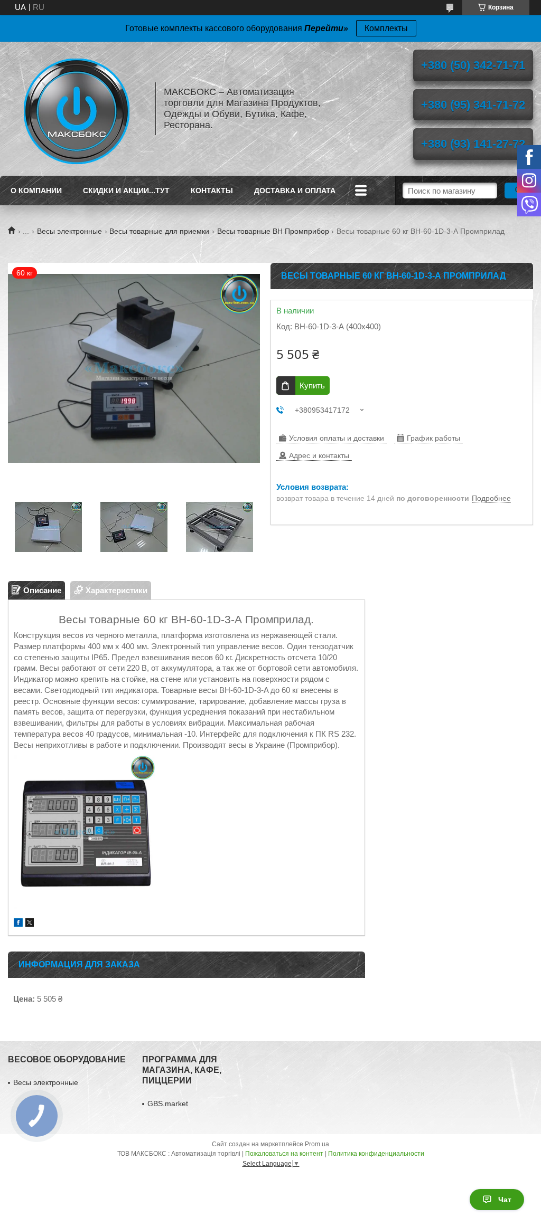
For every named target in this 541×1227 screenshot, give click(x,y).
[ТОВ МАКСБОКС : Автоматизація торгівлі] (76, 108)
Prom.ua (317, 1144)
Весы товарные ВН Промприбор (273, 231)
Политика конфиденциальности (376, 1153)
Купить (312, 385)
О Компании (36, 190)
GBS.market (167, 1103)
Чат (504, 1199)
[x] (29, 923)
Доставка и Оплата (294, 190)
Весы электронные (69, 231)
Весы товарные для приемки (159, 231)
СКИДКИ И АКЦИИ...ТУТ (126, 190)
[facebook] (18, 923)
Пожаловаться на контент (284, 1153)
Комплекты (386, 28)
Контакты (212, 190)
